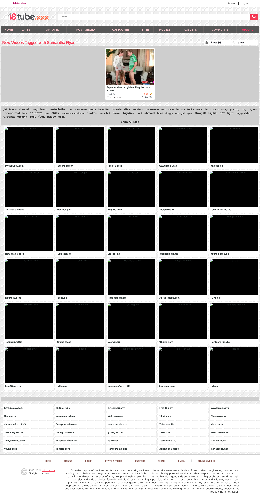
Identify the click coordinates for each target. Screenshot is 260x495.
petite (92, 109)
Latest (27, 29)
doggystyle (243, 113)
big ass (253, 109)
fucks (190, 109)
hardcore (212, 109)
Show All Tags (130, 121)
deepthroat (12, 113)
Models (164, 29)
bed (71, 109)
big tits (212, 113)
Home (9, 29)
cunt (139, 113)
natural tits (9, 116)
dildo (171, 109)
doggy (169, 113)
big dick (128, 113)
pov (47, 113)
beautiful (103, 109)
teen (43, 109)
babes (180, 109)
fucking (22, 116)
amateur (138, 109)
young (234, 109)
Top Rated (51, 29)
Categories (120, 29)
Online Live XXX (207, 461)
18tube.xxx (48, 470)
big (244, 109)
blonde (117, 109)
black (199, 109)
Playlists (190, 29)
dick (127, 109)
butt (24, 113)
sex (163, 109)
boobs (13, 109)
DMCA (181, 461)
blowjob (200, 113)
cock (61, 116)
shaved (149, 113)
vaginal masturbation (73, 113)
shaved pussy (28, 109)
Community (220, 29)
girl (5, 109)
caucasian (81, 109)
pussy (51, 116)
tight (230, 113)
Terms (161, 461)
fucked (92, 113)
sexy (224, 109)
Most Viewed (85, 29)
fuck (41, 116)
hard (160, 113)
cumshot (105, 113)
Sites (145, 29)
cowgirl (180, 113)
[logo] (28, 17)
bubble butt (152, 109)
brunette (36, 113)
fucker (116, 113)
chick (55, 113)
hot (222, 113)
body (33, 116)
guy (189, 113)
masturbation (57, 109)
